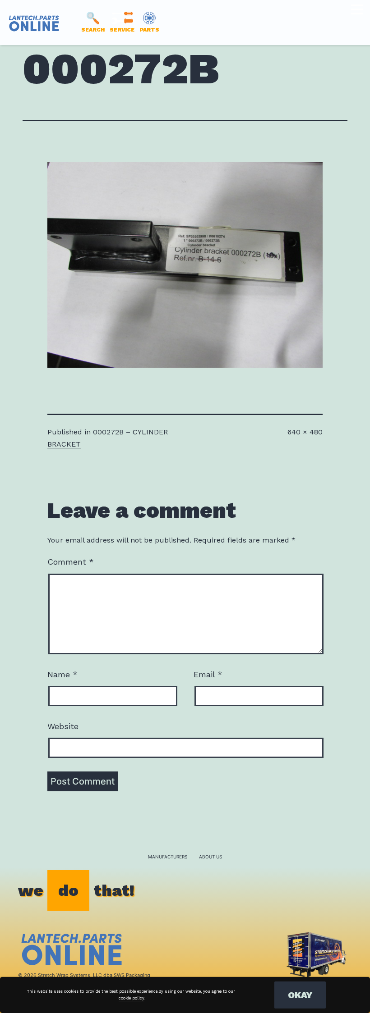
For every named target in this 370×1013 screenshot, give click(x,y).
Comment (70, 561)
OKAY (300, 995)
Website (63, 726)
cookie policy (131, 998)
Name (62, 674)
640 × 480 (305, 432)
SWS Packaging (132, 975)
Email (208, 674)
